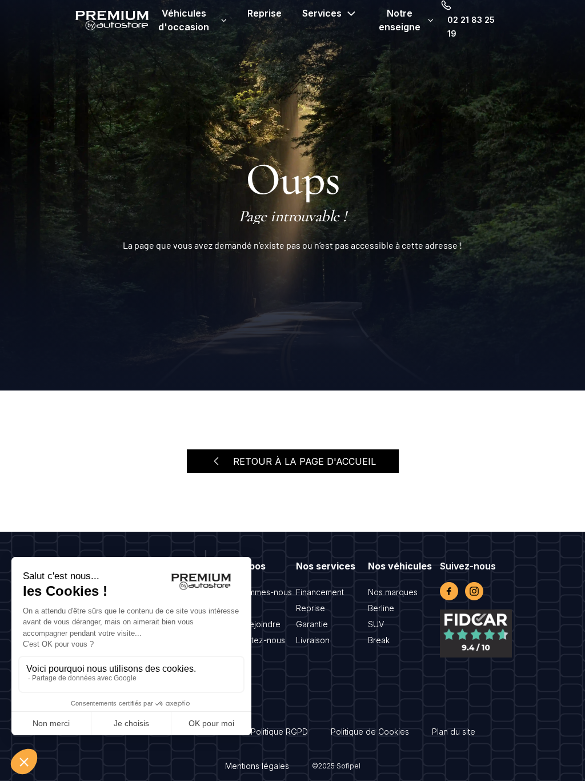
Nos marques (393, 592)
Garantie (312, 624)
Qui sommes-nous (258, 592)
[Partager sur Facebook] (449, 591)
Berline (381, 608)
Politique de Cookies (370, 731)
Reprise (264, 13)
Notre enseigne (399, 20)
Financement (320, 592)
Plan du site (453, 731)
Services (322, 13)
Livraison (313, 640)
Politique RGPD (279, 731)
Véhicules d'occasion (183, 20)
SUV (376, 624)
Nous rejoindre (253, 624)
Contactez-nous (255, 640)
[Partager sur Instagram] (474, 591)
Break (379, 640)
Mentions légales (257, 766)
